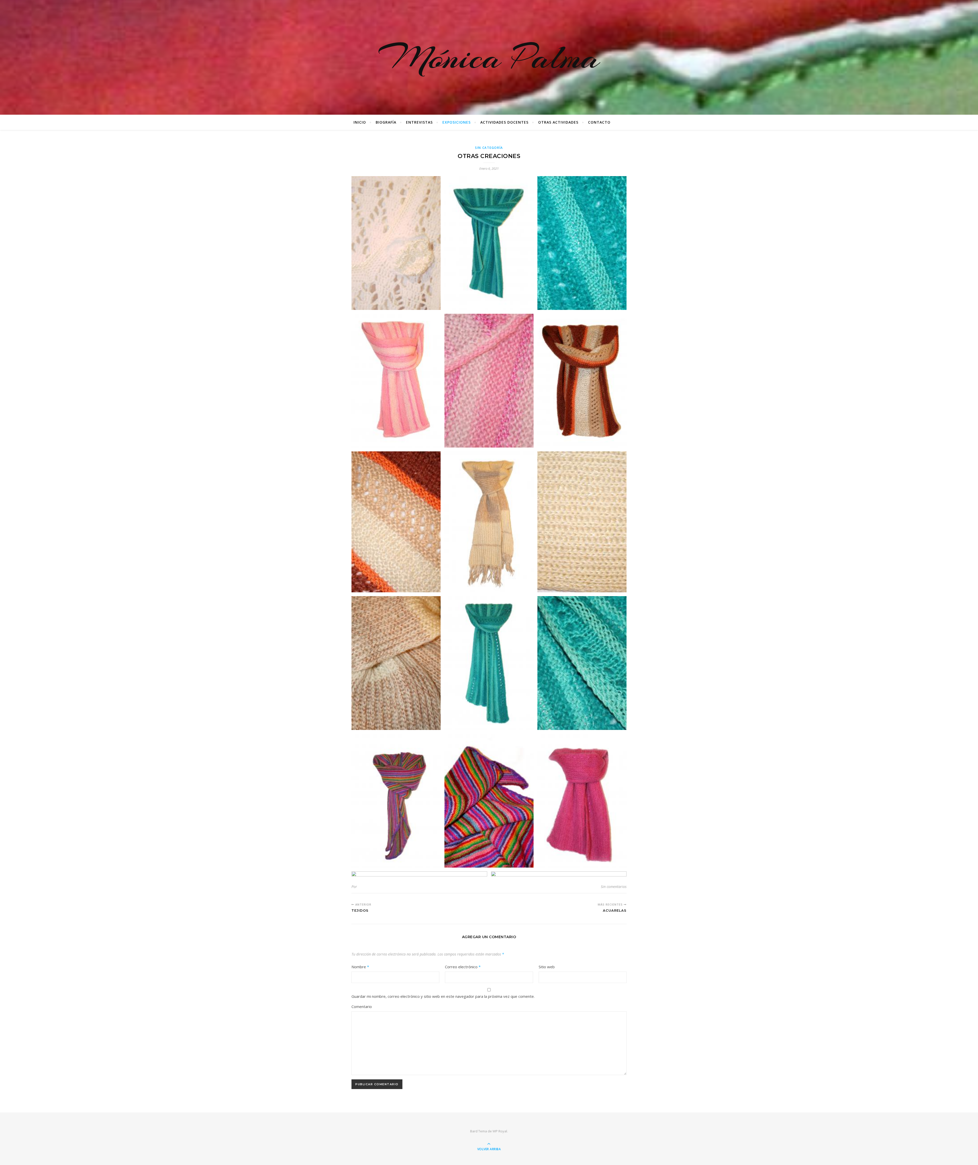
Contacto (599, 122)
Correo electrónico (463, 966)
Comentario (361, 1006)
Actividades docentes (504, 122)
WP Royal (500, 1131)
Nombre (360, 966)
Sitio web (547, 966)
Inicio (360, 122)
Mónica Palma (489, 57)
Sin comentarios (614, 886)
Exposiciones (456, 122)
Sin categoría (489, 148)
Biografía (386, 122)
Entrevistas (419, 122)
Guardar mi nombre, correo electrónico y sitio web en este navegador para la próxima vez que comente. (443, 996)
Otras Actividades (558, 122)
